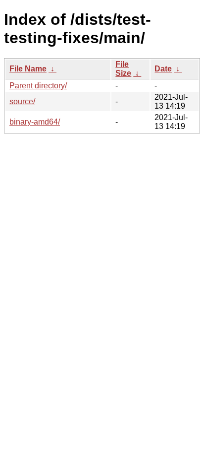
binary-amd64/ (34, 122)
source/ (22, 101)
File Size (123, 68)
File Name (28, 69)
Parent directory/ (38, 85)
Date (163, 69)
